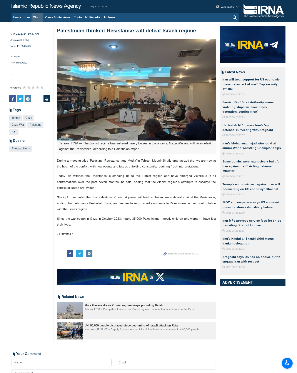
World (37, 17)
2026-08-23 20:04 (235, 194)
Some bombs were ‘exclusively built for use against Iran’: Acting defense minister (251, 166)
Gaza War (18, 124)
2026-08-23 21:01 (235, 176)
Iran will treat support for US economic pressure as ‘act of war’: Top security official (251, 84)
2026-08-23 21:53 (235, 153)
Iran (27, 17)
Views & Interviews (57, 17)
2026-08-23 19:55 (235, 230)
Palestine (35, 124)
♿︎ (287, 363)
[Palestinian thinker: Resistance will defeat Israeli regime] (136, 90)
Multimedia (92, 17)
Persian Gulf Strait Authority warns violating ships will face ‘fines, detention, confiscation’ (248, 106)
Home (17, 17)
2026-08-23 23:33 (235, 94)
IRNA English (46, 6)
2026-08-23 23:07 (235, 135)
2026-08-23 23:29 (235, 117)
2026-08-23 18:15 (235, 267)
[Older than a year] (70, 310)
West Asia (21, 62)
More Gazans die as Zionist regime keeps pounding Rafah (124, 305)
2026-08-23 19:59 (235, 212)
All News (109, 17)
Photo (78, 17)
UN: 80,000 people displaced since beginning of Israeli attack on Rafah (132, 325)
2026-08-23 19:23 (235, 249)
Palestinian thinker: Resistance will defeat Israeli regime (126, 30)
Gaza (28, 117)
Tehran (16, 117)
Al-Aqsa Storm (21, 148)
